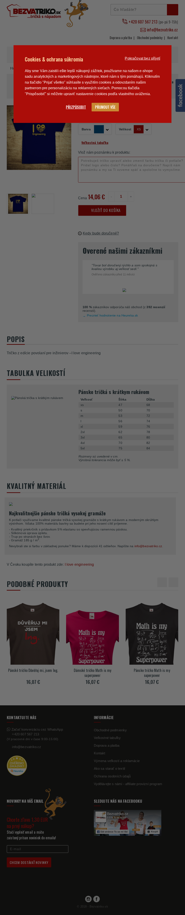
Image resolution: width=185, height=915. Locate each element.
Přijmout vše (105, 107)
